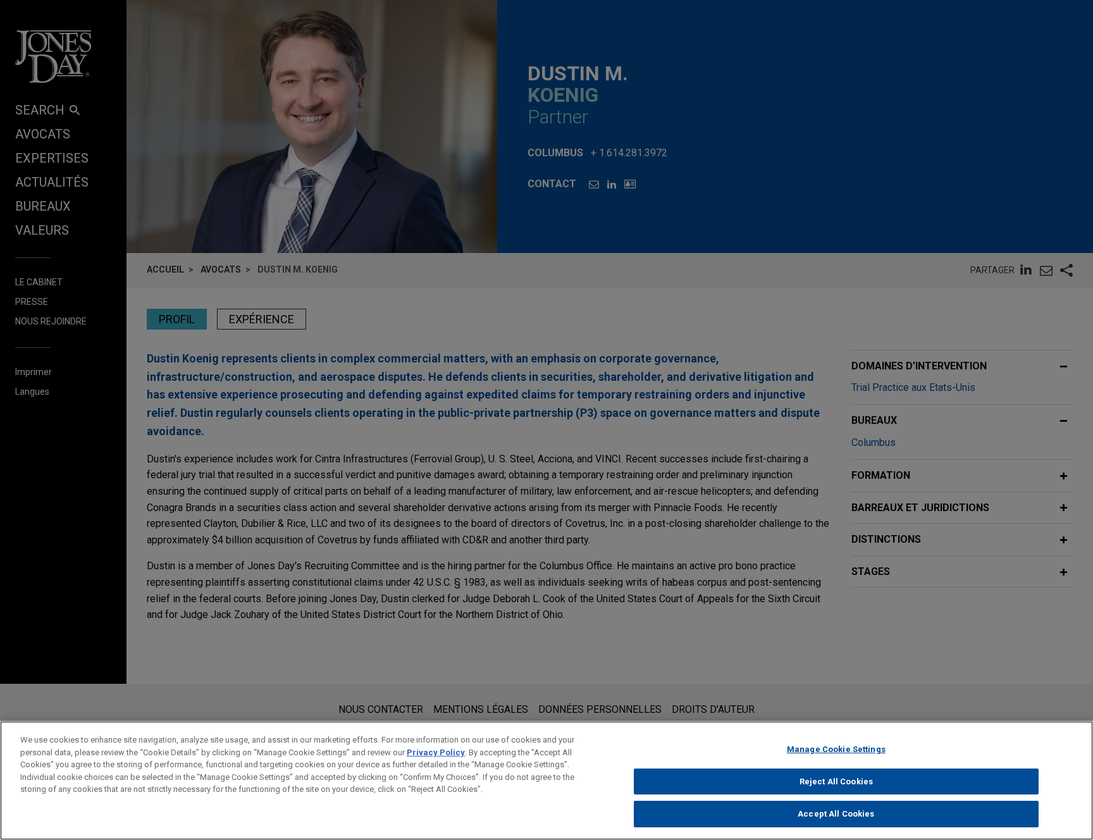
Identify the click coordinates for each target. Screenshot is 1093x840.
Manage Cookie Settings (836, 749)
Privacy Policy (436, 752)
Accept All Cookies (836, 813)
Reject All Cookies (836, 781)
